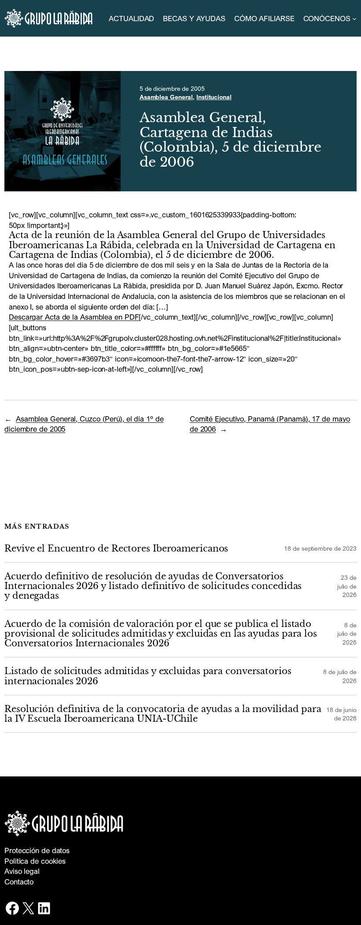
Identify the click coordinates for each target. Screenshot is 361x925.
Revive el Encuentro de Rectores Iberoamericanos (116, 548)
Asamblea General (166, 97)
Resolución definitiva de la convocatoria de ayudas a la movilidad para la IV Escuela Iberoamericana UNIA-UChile (162, 714)
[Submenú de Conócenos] (354, 18)
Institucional (214, 97)
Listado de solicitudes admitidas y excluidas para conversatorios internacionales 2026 (147, 676)
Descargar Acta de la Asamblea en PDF (74, 316)
